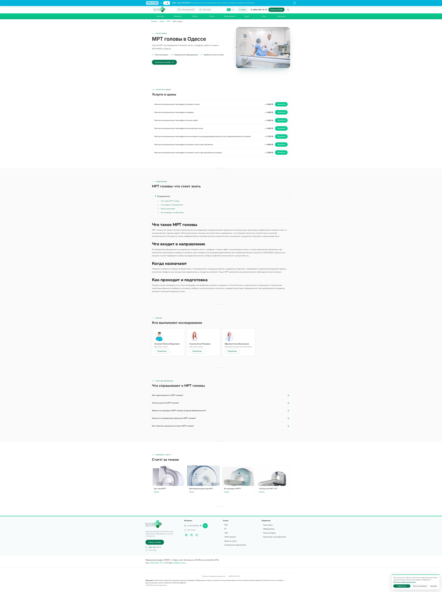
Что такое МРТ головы (170, 201)
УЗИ (226, 533)
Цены (247, 16)
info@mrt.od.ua (179, 563)
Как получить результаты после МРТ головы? (173, 426)
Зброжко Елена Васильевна (237, 344)
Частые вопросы (269, 533)
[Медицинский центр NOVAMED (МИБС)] (159, 9)
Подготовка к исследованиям (274, 537)
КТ (225, 529)
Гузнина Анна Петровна (199, 344)
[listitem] (221, 395)
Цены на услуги (230, 541)
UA (233, 10)
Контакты (281, 16)
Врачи (195, 16)
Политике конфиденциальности (404, 582)
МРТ (168, 21)
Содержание (163, 196)
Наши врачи (268, 525)
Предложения (229, 16)
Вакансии (178, 16)
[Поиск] (288, 10)
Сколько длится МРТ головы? (165, 403)
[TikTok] (197, 535)
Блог (264, 16)
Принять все (404, 586)
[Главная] (153, 524)
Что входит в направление (172, 205)
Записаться (281, 104)
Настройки (433, 586)
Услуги (212, 16)
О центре (160, 16)
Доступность (235, 576)
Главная (154, 21)
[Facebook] (186, 535)
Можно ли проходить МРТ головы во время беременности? (179, 410)
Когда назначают (168, 209)
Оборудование (269, 529)
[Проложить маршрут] (205, 525)
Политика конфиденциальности (213, 576)
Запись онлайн (276, 10)
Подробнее (162, 351)
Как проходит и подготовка (172, 212)
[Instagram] (191, 535)
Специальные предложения (235, 545)
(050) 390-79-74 (260, 10)
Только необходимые (421, 586)
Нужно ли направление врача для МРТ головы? (174, 418)
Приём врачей (230, 537)
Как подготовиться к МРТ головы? (167, 395)
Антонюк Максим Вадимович (167, 344)
